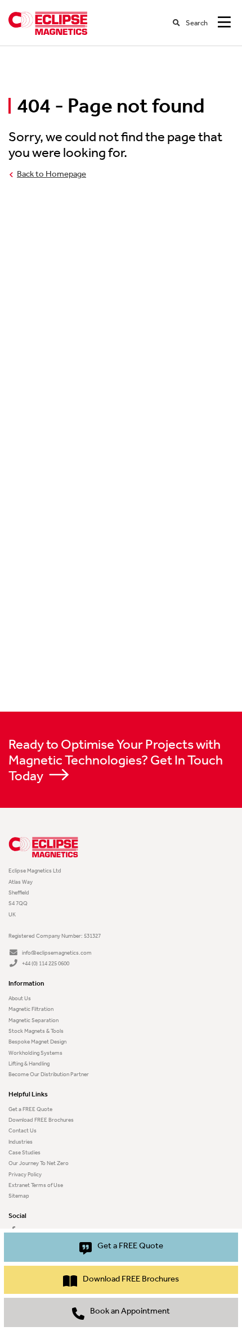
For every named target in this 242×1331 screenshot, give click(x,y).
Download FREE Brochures (41, 1119)
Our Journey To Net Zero (38, 1163)
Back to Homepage (51, 174)
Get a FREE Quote (30, 1109)
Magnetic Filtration (30, 1009)
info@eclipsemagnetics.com (57, 952)
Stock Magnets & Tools (36, 1031)
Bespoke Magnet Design (37, 1041)
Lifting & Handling (29, 1063)
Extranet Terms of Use (35, 1185)
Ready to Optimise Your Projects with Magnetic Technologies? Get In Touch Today (115, 760)
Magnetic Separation (33, 1020)
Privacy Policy (25, 1174)
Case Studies (24, 1152)
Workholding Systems (35, 1052)
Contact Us (22, 1130)
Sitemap (18, 1195)
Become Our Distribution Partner (48, 1074)
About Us (19, 998)
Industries (20, 1141)
